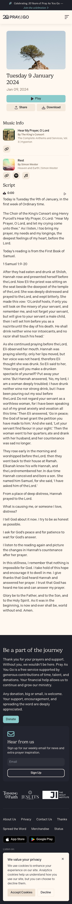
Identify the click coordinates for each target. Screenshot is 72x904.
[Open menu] (67, 17)
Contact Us (44, 819)
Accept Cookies (21, 892)
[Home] (16, 17)
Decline (46, 892)
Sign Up (36, 773)
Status (58, 829)
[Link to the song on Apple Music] (26, 175)
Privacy (26, 819)
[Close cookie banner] (62, 859)
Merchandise (40, 829)
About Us (9, 819)
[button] (16, 107)
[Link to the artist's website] (6, 149)
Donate (11, 719)
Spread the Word (14, 829)
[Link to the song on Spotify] (16, 175)
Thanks (62, 819)
